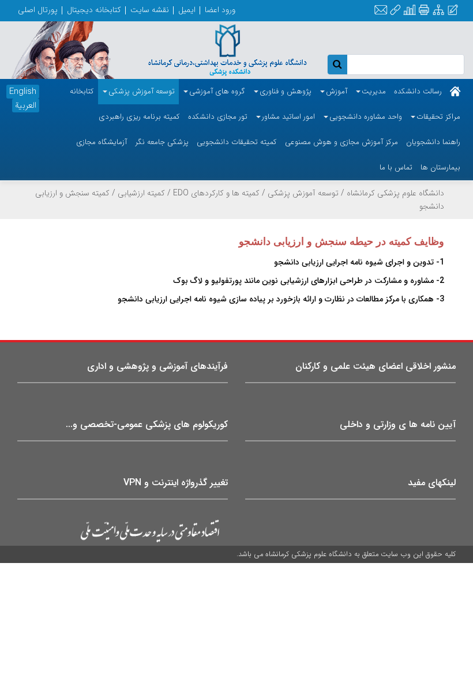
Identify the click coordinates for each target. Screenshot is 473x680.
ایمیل (187, 9)
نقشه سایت (149, 9)
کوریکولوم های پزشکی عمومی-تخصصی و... (147, 424)
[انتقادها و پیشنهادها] (452, 11)
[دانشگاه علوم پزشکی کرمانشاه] (217, 49)
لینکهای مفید (432, 482)
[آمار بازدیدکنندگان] (409, 11)
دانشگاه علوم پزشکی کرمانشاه (395, 193)
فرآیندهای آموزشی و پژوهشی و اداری (157, 366)
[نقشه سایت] (438, 11)
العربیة (25, 105)
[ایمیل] (380, 11)
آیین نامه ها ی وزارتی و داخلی (398, 424)
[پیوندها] (395, 11)
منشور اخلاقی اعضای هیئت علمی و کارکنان (375, 366)
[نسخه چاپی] (423, 10)
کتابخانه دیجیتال (94, 9)
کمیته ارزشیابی (141, 193)
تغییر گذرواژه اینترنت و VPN (175, 482)
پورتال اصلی (38, 9)
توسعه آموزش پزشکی (303, 193)
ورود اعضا (220, 9)
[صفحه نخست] (455, 91)
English (22, 92)
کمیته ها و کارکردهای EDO (216, 193)
